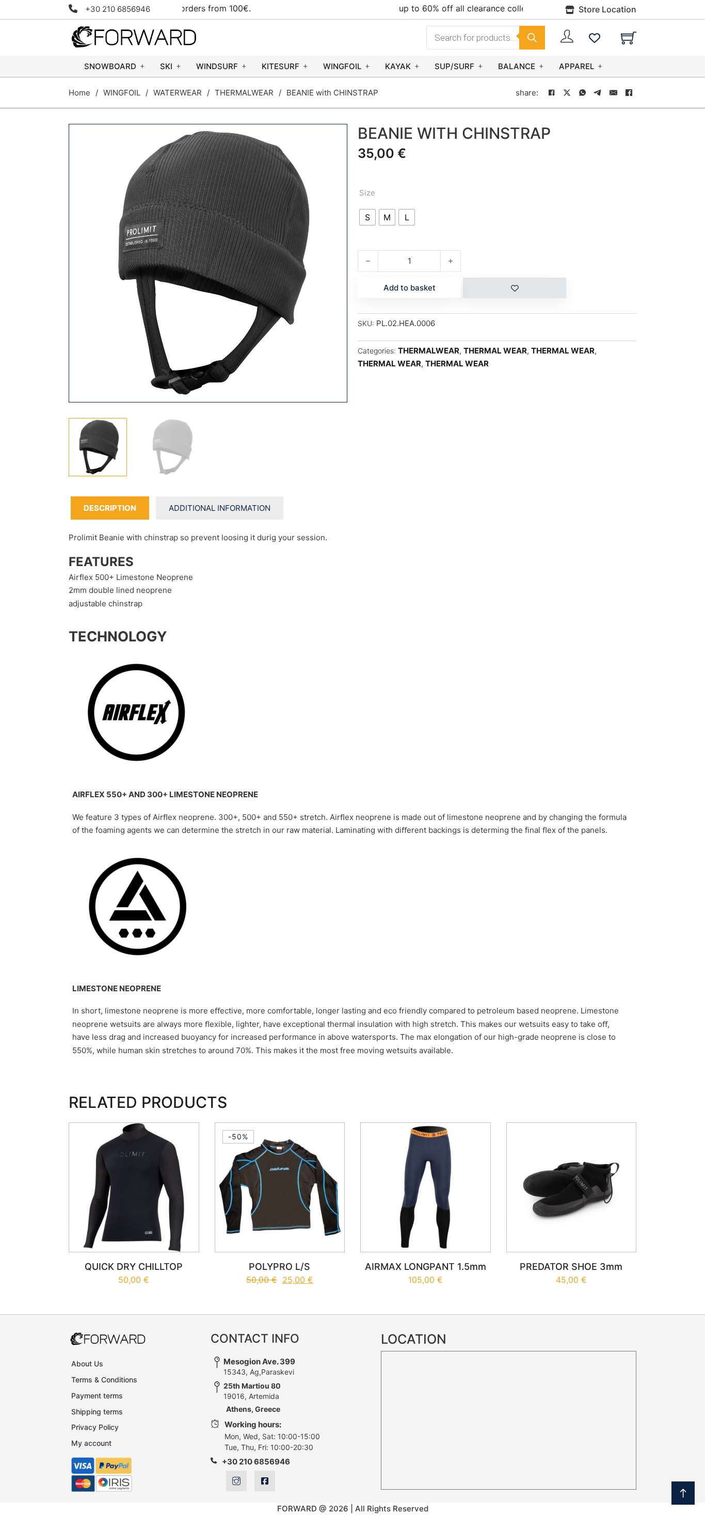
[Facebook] (551, 93)
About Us (87, 1363)
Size (367, 193)
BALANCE (516, 66)
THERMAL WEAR (495, 351)
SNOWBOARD (110, 66)
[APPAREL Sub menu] (600, 66)
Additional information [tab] (219, 508)
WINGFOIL (342, 66)
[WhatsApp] (582, 93)
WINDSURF (217, 66)
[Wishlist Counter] (594, 37)
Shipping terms (97, 1411)
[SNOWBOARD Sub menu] (142, 66)
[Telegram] (597, 93)
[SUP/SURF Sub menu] (480, 66)
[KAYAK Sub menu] (417, 66)
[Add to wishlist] (514, 288)
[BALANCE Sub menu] (541, 66)
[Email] (613, 93)
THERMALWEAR (244, 93)
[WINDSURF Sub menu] (244, 66)
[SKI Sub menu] (179, 66)
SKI (166, 66)
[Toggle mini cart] (628, 37)
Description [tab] (110, 508)
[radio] (367, 217)
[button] (333, 138)
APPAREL (576, 66)
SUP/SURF (454, 66)
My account (91, 1443)
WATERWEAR (177, 93)
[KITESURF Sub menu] (305, 66)
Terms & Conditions (104, 1379)
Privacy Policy (95, 1427)
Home (79, 93)
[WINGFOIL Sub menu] (367, 66)
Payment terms (97, 1395)
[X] (566, 93)
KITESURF (280, 66)
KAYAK (398, 66)
